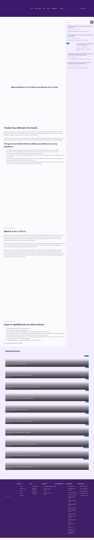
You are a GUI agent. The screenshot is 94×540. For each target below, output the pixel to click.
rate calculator (55, 245)
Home (31, 8)
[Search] (91, 22)
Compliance (54, 8)
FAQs (44, 8)
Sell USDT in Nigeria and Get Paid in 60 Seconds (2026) (85, 44)
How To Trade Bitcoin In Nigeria (15, 343)
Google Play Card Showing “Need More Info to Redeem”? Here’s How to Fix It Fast (79, 63)
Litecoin (61, 8)
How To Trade (38, 8)
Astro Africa (19, 231)
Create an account (10, 328)
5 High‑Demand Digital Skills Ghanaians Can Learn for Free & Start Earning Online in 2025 (80, 54)
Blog (48, 8)
